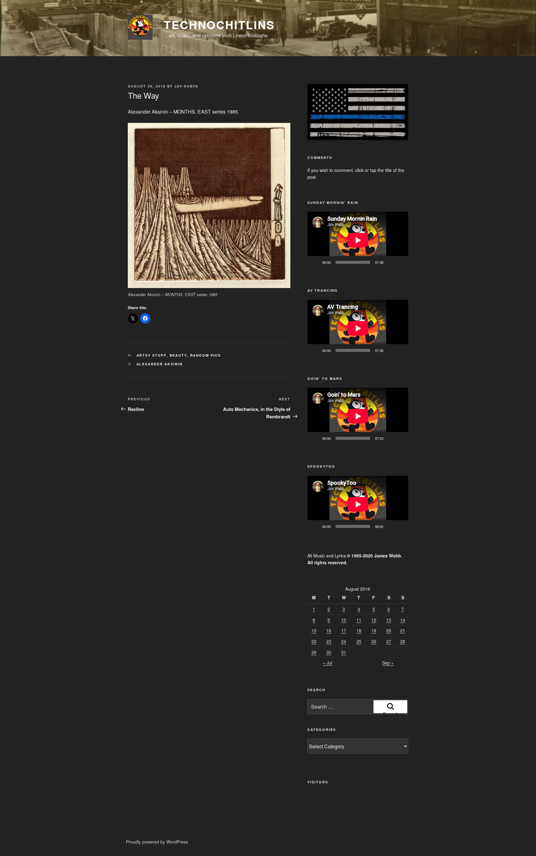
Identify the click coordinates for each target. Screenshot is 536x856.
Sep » (388, 663)
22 (313, 641)
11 (358, 620)
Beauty (178, 355)
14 (402, 620)
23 (328, 641)
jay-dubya (186, 86)
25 (358, 641)
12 (373, 620)
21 (402, 630)
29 (313, 652)
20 (388, 630)
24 (343, 641)
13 (388, 620)
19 (373, 630)
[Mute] (390, 262)
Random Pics (205, 355)
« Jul (327, 663)
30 (328, 652)
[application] (357, 240)
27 (388, 641)
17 (343, 630)
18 (358, 630)
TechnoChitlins (219, 24)
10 (343, 620)
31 (343, 652)
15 (313, 630)
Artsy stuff (151, 355)
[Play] (315, 262)
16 (328, 630)
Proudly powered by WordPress (157, 842)
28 (402, 641)
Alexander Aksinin (159, 364)
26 (373, 641)
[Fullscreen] (400, 262)
